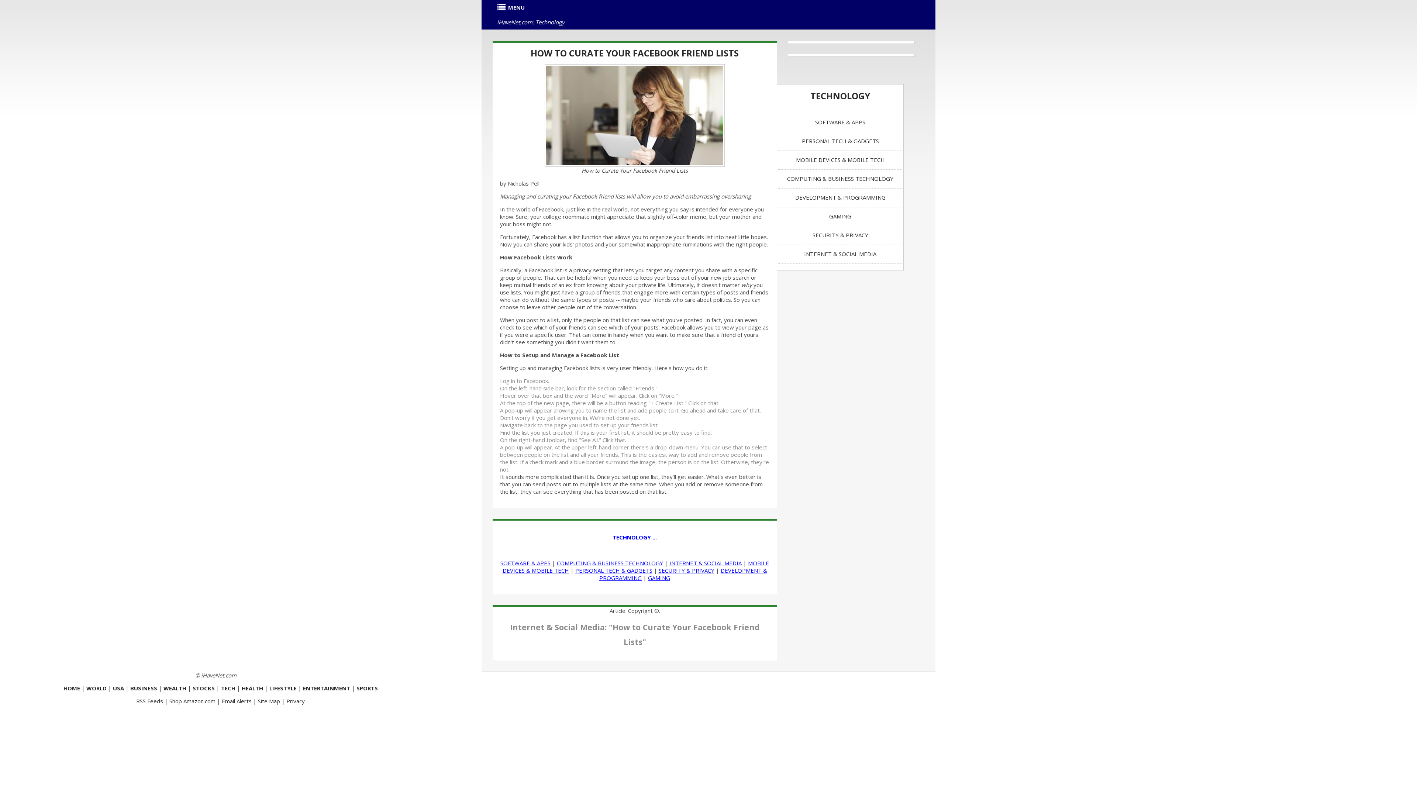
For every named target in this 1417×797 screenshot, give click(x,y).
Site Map (269, 701)
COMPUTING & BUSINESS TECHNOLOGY (610, 563)
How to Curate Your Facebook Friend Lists (635, 53)
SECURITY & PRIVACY (686, 570)
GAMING (659, 578)
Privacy (295, 701)
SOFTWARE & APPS (525, 563)
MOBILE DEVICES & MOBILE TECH (840, 159)
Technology (840, 96)
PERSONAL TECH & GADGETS (613, 570)
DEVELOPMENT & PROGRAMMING (840, 197)
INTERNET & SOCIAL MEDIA (705, 563)
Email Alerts (237, 701)
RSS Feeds (149, 701)
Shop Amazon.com (192, 701)
